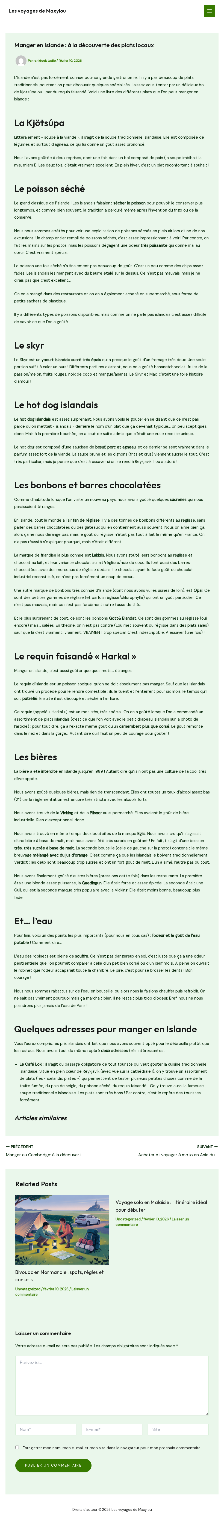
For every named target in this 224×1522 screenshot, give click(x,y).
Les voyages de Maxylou (37, 11)
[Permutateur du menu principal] (209, 11)
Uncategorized (27, 1289)
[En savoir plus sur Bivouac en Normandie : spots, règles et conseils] (61, 1229)
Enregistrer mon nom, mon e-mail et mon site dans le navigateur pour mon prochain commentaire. (112, 1447)
